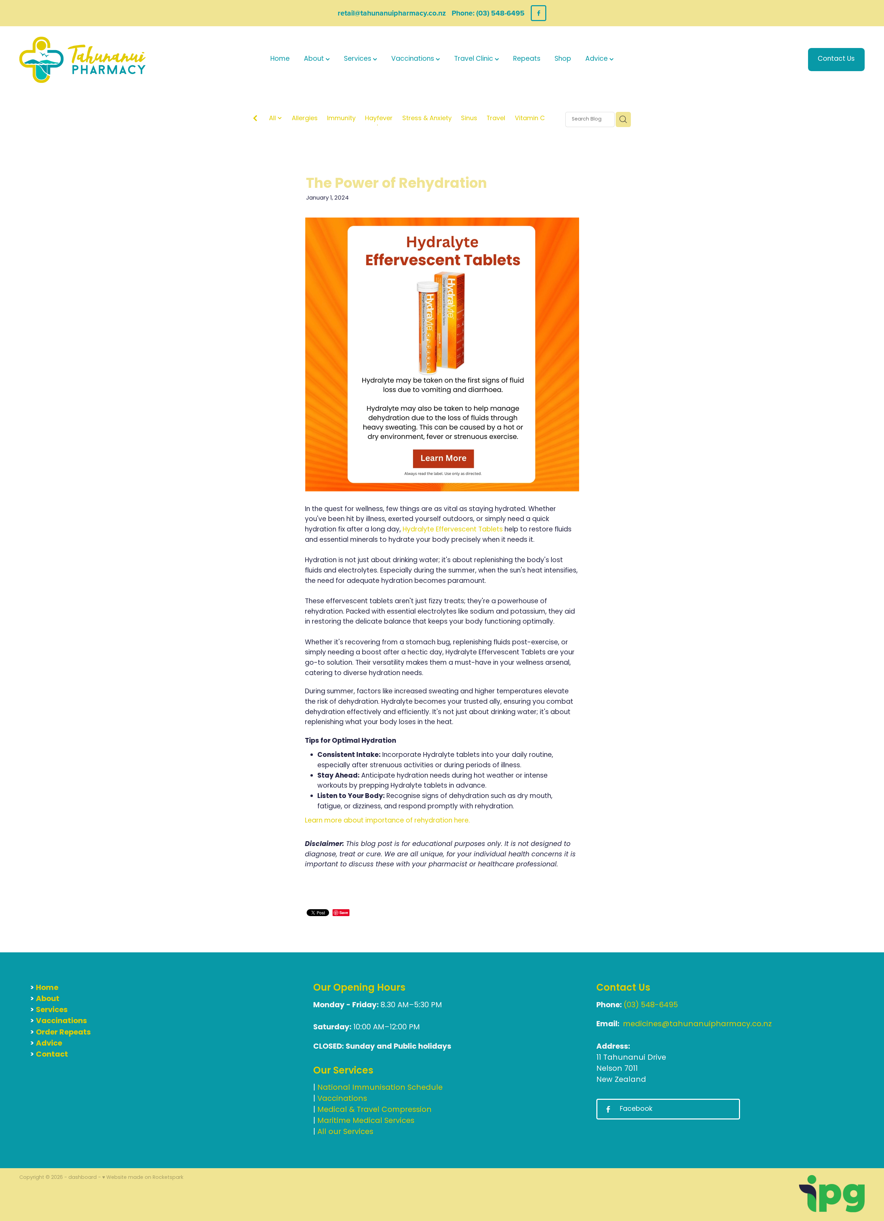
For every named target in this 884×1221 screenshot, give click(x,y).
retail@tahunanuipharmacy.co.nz (392, 13)
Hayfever (379, 119)
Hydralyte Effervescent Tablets (453, 530)
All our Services (345, 1132)
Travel (496, 119)
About (315, 59)
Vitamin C (530, 119)
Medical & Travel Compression (374, 1110)
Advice (597, 59)
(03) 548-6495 (651, 1005)
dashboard (82, 1178)
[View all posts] (255, 120)
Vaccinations (413, 59)
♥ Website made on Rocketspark (142, 1178)
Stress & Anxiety (427, 119)
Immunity (341, 119)
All (273, 119)
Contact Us (836, 59)
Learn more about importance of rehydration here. (387, 821)
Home (280, 59)
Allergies (305, 119)
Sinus (469, 119)
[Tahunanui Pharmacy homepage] (104, 60)
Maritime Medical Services (365, 1121)
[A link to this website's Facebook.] (538, 13)
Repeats (526, 59)
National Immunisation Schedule (380, 1088)
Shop (563, 59)
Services (358, 59)
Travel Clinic (474, 59)
